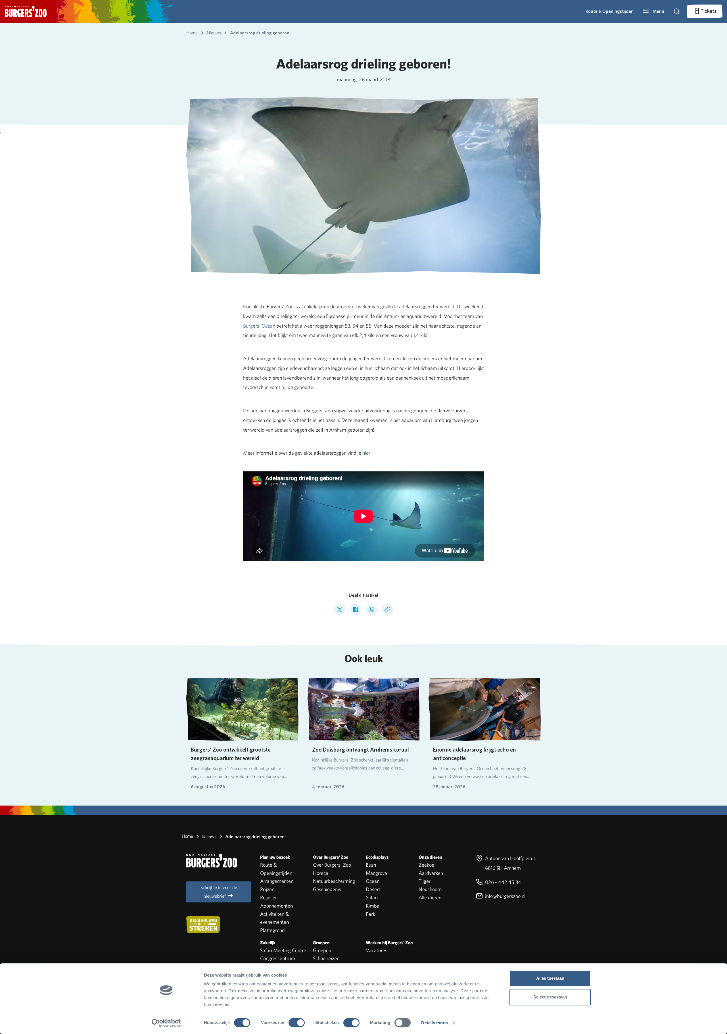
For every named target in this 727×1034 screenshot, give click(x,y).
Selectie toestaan (550, 997)
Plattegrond (272, 930)
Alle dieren (430, 897)
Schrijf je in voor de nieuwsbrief (218, 892)
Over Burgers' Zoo (332, 865)
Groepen (322, 950)
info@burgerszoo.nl (504, 896)
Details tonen (434, 1022)
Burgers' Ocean (259, 326)
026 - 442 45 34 (502, 882)
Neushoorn (430, 889)
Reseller (268, 897)
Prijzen (267, 889)
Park (370, 914)
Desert (373, 889)
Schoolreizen (326, 958)
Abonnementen (276, 905)
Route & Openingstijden (610, 11)
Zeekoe (426, 865)
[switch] (297, 1022)
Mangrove (376, 873)
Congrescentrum (277, 958)
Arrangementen (276, 881)
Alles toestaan (550, 978)
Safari (372, 897)
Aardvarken (431, 873)
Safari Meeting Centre (283, 950)
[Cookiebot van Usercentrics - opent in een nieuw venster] (166, 1023)
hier (366, 453)
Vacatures (376, 950)
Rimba (372, 905)
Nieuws (208, 837)
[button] (653, 11)
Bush (371, 865)
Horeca (320, 873)
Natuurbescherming (334, 881)
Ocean (372, 881)
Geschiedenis (327, 889)
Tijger (425, 881)
